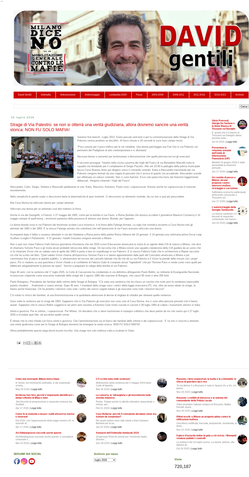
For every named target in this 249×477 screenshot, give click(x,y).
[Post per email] (18, 343)
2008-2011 (178, 94)
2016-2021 (220, 94)
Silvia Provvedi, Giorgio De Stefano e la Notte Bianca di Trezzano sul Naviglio (223, 124)
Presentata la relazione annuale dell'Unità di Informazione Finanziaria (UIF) (221, 153)
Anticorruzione (67, 94)
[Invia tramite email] (25, 343)
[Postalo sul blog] (29, 343)
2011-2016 (199, 94)
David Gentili (25, 94)
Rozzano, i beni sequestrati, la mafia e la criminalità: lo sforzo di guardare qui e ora (206, 380)
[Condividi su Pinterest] (40, 343)
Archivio (239, 94)
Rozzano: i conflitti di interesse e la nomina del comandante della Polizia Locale (201, 399)
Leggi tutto (231, 141)
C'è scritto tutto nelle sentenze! (113, 379)
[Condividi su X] (32, 343)
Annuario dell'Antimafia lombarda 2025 (117, 432)
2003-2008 (157, 94)
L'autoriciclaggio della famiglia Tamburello (224, 208)
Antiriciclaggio (92, 94)
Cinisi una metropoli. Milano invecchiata (37, 379)
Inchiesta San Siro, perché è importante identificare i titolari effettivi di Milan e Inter (44, 396)
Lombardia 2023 (118, 94)
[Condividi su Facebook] (36, 343)
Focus (139, 94)
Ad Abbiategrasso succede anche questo (38, 432)
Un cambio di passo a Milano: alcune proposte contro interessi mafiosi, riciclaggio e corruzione (225, 183)
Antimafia (46, 94)
